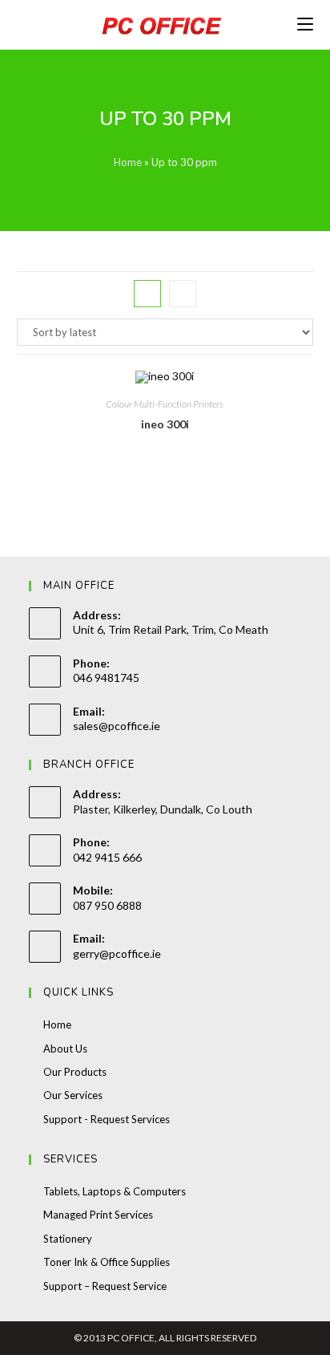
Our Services (73, 1095)
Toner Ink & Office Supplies (106, 1262)
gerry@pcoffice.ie (117, 953)
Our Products (75, 1071)
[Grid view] (147, 293)
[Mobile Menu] (305, 24)
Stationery (67, 1238)
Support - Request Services (106, 1119)
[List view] (182, 293)
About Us (65, 1048)
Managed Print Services (98, 1214)
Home (128, 162)
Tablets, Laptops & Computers (114, 1191)
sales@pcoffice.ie (116, 725)
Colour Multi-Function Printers (164, 404)
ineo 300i (165, 424)
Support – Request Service (105, 1286)
